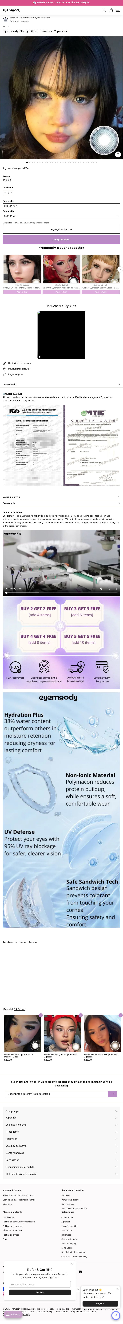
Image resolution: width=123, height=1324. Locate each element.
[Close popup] (117, 1289)
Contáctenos (8, 1217)
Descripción (9, 384)
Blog (5, 1239)
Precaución (9, 503)
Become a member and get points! (18, 1195)
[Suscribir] (112, 1094)
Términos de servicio (12, 1230)
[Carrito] (111, 10)
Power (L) (8, 201)
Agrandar (65, 1222)
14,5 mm (19, 1009)
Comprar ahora (61, 239)
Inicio (5, 26)
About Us (65, 1195)
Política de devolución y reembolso (19, 1222)
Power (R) (8, 211)
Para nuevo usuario (70, 1200)
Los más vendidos (69, 1226)
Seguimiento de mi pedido (73, 1252)
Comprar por (67, 1217)
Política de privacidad (13, 1226)
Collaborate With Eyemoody (74, 1257)
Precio (6, 176)
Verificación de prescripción (74, 1209)
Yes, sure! (100, 1303)
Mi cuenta (7, 1204)
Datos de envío (11, 497)
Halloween (66, 1235)
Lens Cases (66, 1248)
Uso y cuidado (68, 1204)
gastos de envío (13, 223)
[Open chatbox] (115, 1315)
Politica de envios (11, 1235)
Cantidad (8, 187)
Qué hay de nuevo (69, 1239)
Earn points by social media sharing (19, 1200)
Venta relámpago (69, 1243)
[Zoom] (118, 154)
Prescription (66, 1230)
